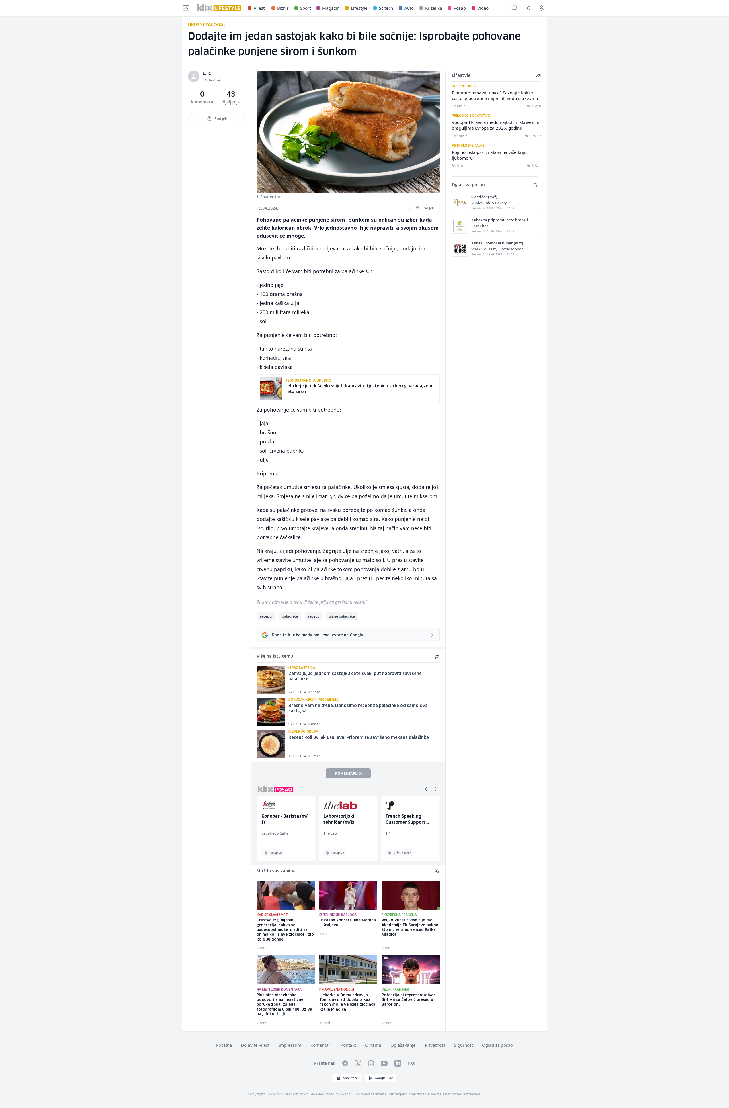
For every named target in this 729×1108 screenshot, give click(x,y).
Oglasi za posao (497, 1045)
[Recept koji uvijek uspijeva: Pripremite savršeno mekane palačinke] (271, 744)
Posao (460, 8)
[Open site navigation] (186, 8)
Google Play (384, 1078)
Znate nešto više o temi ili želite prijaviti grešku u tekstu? (312, 602)
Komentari (320, 1045)
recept (313, 616)
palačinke (290, 616)
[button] (426, 789)
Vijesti (260, 8)
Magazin (330, 8)
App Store (350, 1078)
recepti (266, 616)
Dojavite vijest (255, 1045)
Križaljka (433, 8)
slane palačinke (342, 616)
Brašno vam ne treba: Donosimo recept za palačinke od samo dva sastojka (358, 708)
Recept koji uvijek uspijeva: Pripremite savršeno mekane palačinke (358, 738)
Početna (224, 1045)
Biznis (283, 8)
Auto (409, 8)
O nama (373, 1045)
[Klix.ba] (219, 7)
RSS (411, 1063)
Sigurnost (463, 1045)
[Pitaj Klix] (514, 8)
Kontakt (348, 1045)
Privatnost (435, 1045)
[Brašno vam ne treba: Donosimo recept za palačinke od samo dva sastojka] (271, 712)
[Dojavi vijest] (528, 8)
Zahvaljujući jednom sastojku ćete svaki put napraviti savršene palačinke (355, 676)
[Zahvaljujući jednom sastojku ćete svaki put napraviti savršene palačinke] (271, 680)
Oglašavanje (403, 1045)
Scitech (386, 8)
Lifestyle (359, 8)
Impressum (290, 1045)
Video (483, 8)
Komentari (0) (348, 773)
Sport (305, 8)
